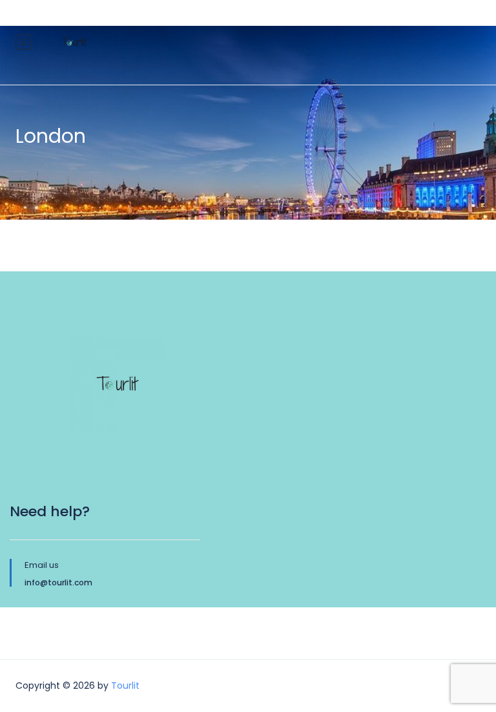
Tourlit (125, 685)
